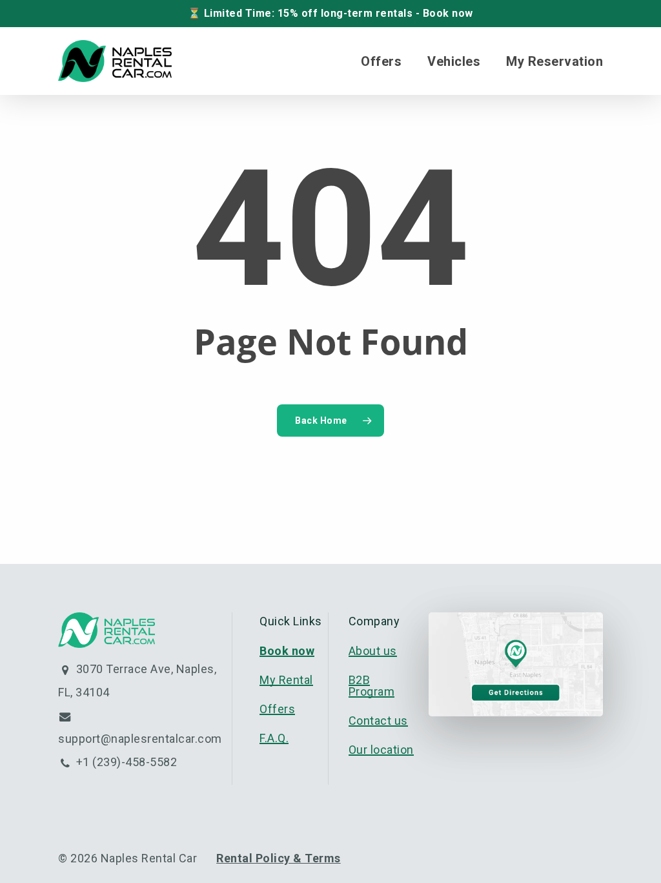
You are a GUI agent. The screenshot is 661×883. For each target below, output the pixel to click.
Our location (381, 749)
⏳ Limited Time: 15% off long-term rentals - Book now (330, 13)
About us (373, 651)
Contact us (378, 720)
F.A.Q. (274, 738)
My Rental (286, 680)
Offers (277, 709)
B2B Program (372, 685)
